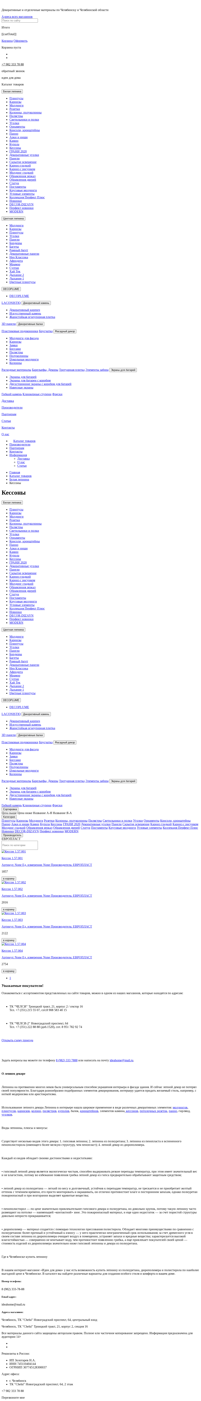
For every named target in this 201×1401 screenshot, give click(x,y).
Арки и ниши (18, 137)
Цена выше (9, 813)
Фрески (57, 394)
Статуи (14, 183)
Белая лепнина (12, 91)
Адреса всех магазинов (17, 16)
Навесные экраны (21, 387)
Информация (18, 455)
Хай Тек (14, 271)
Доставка (23, 458)
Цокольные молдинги (24, 359)
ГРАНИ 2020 (18, 151)
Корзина (7, 40)
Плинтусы (16, 98)
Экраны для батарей (123, 370)
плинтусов (9, 1111)
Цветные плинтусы (22, 282)
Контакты (16, 451)
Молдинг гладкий (21, 172)
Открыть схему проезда (17, 1040)
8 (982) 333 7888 (67, 1060)
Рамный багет (18, 250)
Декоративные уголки (24, 155)
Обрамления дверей (22, 179)
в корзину (9, 878)
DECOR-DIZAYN (21, 204)
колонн (36, 1111)
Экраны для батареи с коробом (30, 380)
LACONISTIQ (11, 302)
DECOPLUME (11, 289)
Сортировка (10, 809)
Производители (19, 444)
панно (173, 1111)
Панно (13, 133)
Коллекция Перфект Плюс (27, 197)
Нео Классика (18, 257)
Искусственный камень (25, 313)
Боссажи (15, 348)
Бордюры (15, 243)
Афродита (16, 260)
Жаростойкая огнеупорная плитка (32, 317)
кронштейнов (89, 1111)
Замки (13, 345)
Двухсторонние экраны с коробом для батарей (40, 384)
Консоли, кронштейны (24, 130)
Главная (14, 472)
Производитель (12, 835)
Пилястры (16, 116)
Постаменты (17, 186)
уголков (7, 1114)
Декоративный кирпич (24, 310)
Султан (14, 268)
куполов (63, 1111)
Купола (14, 144)
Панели (14, 158)
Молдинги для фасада (24, 338)
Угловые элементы (22, 193)
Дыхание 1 (16, 278)
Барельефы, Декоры (45, 369)
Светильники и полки (24, 119)
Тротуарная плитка (72, 369)
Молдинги (16, 105)
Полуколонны (18, 356)
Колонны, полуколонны (25, 112)
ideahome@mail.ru (121, 1060)
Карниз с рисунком (22, 169)
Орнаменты (17, 126)
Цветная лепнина (13, 218)
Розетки (14, 109)
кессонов (131, 1111)
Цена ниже (24, 813)
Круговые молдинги (23, 190)
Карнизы (15, 102)
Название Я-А (62, 813)
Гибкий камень (12, 394)
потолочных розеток (153, 1111)
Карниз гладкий (20, 165)
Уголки (14, 123)
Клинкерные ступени (37, 394)
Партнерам (16, 448)
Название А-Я (42, 813)
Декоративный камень (36, 303)
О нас (21, 462)
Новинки (15, 201)
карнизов (23, 1111)
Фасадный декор (65, 331)
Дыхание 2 (16, 275)
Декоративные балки (30, 324)
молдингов (180, 1107)
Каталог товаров (24, 441)
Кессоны (15, 147)
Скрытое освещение (23, 162)
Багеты (14, 246)
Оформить (20, 40)
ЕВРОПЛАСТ (11, 839)
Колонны (15, 363)
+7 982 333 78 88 (13, 64)
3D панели (9, 323)
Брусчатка (46, 331)
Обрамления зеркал (22, 176)
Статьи (22, 465)
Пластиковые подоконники (20, 331)
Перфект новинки (21, 208)
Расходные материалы (16, 369)
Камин (13, 140)
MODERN (16, 211)
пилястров (50, 1111)
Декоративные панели (24, 253)
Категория (9, 816)
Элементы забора (97, 369)
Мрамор (14, 264)
